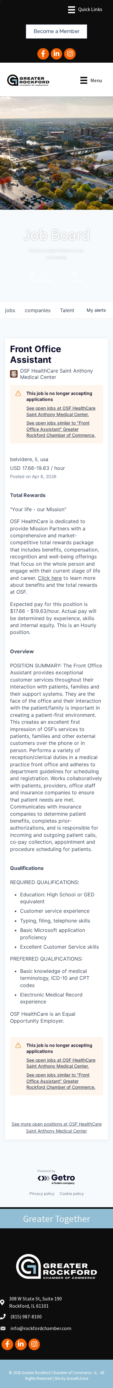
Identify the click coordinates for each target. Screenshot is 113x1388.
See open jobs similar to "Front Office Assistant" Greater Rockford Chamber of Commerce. (60, 429)
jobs (10, 310)
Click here (50, 578)
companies (38, 310)
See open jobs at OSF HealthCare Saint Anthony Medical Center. (60, 411)
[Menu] (85, 9)
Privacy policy (42, 1193)
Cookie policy (72, 1193)
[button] (56, 31)
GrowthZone (77, 1378)
